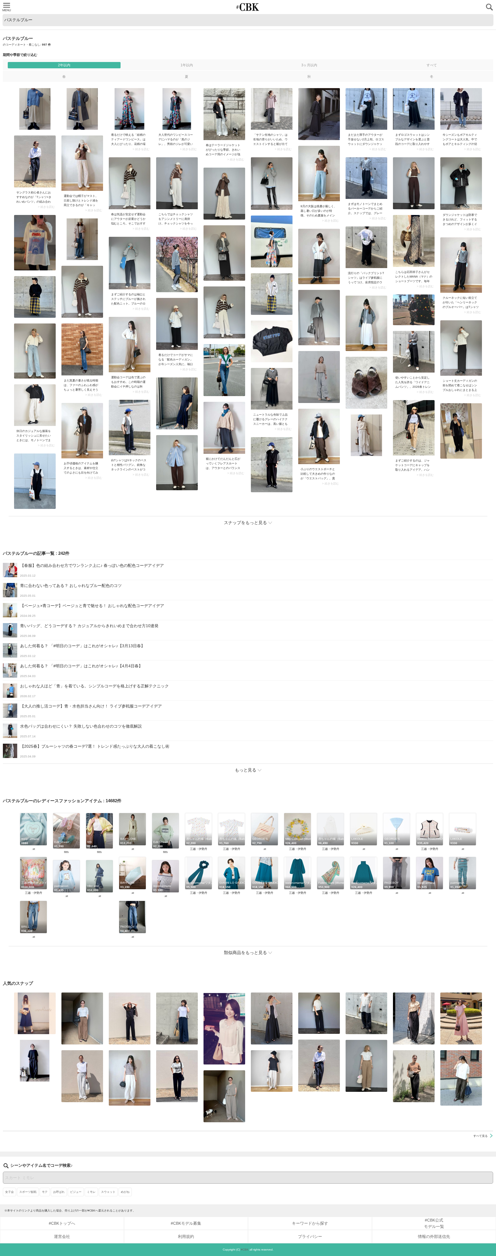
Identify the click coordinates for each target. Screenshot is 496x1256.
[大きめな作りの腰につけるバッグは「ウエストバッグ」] (319, 436)
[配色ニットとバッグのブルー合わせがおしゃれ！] (129, 263)
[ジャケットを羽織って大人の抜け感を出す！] (224, 114)
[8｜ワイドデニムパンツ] (414, 352)
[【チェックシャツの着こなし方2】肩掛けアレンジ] (177, 183)
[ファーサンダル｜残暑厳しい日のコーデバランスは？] (82, 349)
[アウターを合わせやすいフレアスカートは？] (224, 428)
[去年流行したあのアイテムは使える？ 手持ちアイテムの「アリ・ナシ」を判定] (35, 1013)
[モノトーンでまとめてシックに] (366, 178)
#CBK (245, 1249)
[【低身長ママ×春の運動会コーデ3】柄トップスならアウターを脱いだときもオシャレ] (129, 183)
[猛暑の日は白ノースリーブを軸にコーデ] (82, 1076)
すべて (432, 65)
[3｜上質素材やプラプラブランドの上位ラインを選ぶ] (82, 430)
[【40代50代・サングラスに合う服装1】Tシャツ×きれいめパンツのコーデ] (35, 161)
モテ (45, 1191)
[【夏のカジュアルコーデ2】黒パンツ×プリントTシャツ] (177, 1076)
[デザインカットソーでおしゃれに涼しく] (177, 1018)
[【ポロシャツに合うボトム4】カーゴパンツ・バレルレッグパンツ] (129, 1078)
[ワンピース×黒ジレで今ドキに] (177, 109)
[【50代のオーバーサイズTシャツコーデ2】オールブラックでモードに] (35, 1060)
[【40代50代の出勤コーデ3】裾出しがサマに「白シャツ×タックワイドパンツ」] (461, 1078)
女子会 (9, 1191)
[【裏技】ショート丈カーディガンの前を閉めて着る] (461, 348)
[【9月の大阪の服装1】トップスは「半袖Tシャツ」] (319, 173)
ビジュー (76, 1191)
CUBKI (248, 7)
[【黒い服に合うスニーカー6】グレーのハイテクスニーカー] (271, 389)
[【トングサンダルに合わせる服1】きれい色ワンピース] (461, 1018)
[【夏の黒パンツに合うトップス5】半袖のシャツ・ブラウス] (319, 1013)
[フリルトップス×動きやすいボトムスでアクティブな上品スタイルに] (414, 1018)
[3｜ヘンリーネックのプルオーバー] (461, 265)
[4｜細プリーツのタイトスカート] (414, 1076)
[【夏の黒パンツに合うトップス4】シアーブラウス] (366, 1013)
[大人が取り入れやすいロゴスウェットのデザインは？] (414, 109)
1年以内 (187, 65)
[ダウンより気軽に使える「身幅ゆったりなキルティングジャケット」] (461, 183)
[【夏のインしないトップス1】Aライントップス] (271, 1071)
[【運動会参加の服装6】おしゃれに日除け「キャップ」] (82, 163)
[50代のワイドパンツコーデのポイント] (82, 1018)
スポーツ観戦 (27, 1191)
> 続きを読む (141, 149)
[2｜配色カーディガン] (177, 324)
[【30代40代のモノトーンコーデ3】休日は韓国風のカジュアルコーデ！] (35, 405)
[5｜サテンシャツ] (271, 109)
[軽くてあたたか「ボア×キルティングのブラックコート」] (461, 109)
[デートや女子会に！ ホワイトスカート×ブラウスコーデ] (224, 1029)
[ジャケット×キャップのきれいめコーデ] (414, 428)
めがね (125, 1191)
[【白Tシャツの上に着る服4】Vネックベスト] (129, 427)
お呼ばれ (59, 1191)
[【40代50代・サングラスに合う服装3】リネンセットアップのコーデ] (224, 1096)
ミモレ (91, 1191)
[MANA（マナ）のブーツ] (414, 241)
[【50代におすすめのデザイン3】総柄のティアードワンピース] (129, 109)
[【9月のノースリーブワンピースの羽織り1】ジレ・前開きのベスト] (271, 1018)
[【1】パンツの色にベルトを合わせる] (366, 1066)
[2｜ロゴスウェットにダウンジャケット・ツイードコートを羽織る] (366, 109)
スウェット (108, 1191)
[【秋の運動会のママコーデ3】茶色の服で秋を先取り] (129, 344)
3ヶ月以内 (309, 65)
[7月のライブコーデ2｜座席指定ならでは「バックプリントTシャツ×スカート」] (366, 247)
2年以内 (64, 65)
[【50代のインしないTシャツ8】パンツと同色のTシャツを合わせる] (129, 1018)
